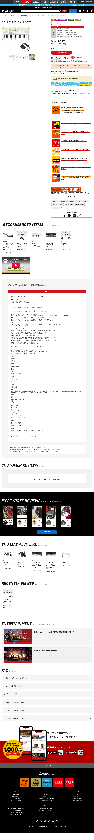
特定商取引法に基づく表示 (45, 826)
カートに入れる (60, 52)
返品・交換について (16, 796)
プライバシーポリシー (32, 826)
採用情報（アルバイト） (76, 800)
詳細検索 (64, 11)
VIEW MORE (47, 532)
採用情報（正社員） (76, 798)
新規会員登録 (89, 1)
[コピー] (79, 215)
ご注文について (16, 794)
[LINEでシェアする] (74, 215)
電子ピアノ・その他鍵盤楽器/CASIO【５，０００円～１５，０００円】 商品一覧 (70, 201)
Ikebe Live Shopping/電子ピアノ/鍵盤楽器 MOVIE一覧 (54, 632)
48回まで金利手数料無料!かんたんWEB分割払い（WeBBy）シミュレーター (73, 66)
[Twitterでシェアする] (64, 215)
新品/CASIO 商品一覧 (57, 204)
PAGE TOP (48, 765)
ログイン (83, 1)
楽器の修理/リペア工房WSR (46, 808)
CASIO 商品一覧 (56, 208)
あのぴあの (55, 91)
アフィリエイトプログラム (16, 800)
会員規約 (55, 826)
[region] (47, 598)
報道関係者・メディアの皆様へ (46, 798)
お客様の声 (46, 794)
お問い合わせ (46, 796)
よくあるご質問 (16, 798)
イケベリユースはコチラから (43, 713)
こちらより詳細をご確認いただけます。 (38, 721)
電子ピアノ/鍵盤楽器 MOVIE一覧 (45, 650)
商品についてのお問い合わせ (60, 102)
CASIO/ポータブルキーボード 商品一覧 (75, 204)
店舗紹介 (76, 796)
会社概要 (76, 794)
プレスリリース (63, 826)
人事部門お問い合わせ (46, 800)
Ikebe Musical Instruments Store (16, 808)
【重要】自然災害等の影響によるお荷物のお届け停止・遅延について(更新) (47, 7)
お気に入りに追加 (57, 74)
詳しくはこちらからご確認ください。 (80, 705)
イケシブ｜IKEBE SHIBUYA (16, 814)
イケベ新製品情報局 (16, 810)
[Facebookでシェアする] (69, 215)
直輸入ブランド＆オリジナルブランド (46, 810)
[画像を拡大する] (28, 50)
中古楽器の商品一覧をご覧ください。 (60, 697)
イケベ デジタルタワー (16, 812)
